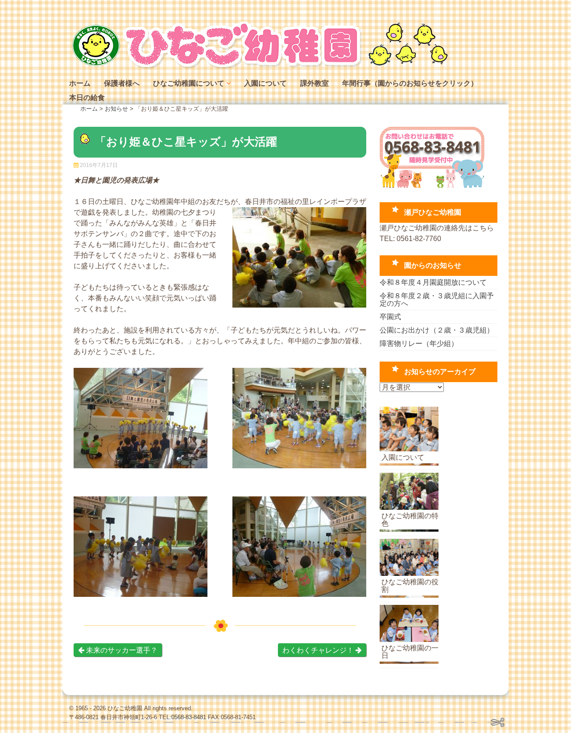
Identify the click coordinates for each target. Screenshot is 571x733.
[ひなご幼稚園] (258, 67)
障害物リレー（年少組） (419, 343)
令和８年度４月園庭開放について (433, 282)
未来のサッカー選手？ (120, 650)
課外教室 (314, 83)
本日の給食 (87, 97)
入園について (265, 83)
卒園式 (390, 317)
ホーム (80, 83)
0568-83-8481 (188, 717)
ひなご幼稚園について (188, 83)
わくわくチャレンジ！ (319, 650)
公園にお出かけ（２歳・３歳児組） (437, 330)
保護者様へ (122, 83)
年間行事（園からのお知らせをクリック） (410, 83)
